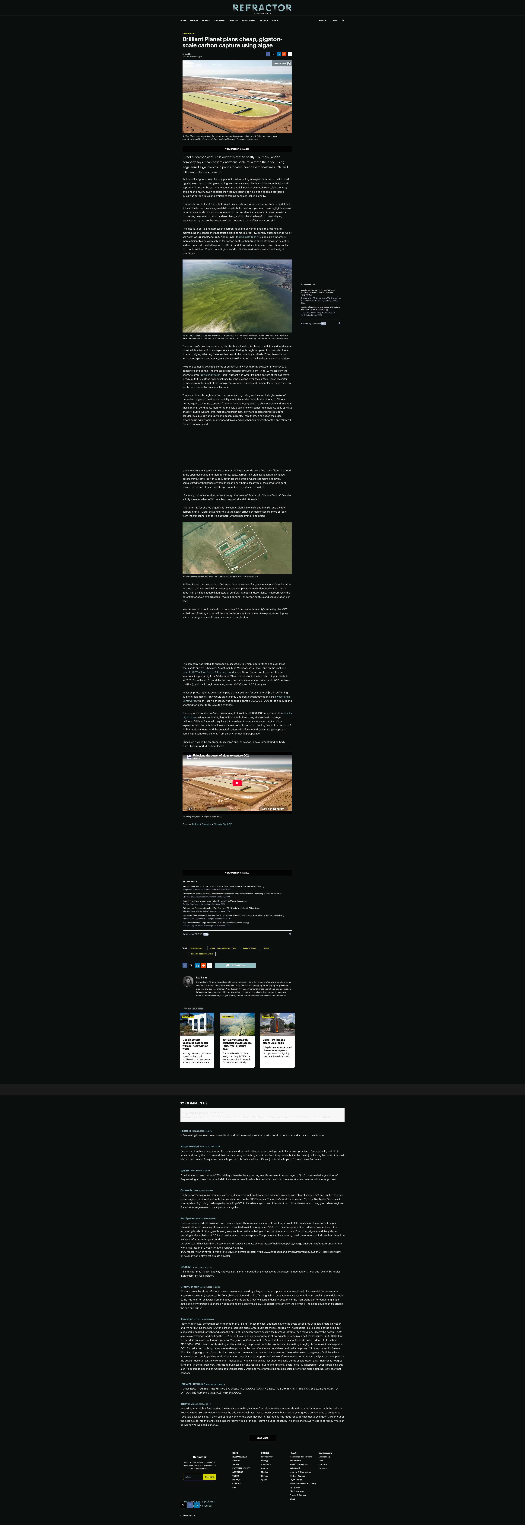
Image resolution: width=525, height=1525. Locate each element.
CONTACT (236, 1483)
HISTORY (234, 20)
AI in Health (295, 1468)
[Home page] (262, 8)
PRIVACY (236, 1480)
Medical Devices (297, 1476)
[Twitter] (273, 54)
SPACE (275, 20)
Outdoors (323, 1464)
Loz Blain (201, 977)
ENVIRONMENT (249, 20)
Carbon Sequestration (202, 954)
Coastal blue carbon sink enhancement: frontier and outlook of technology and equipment (318, 292)
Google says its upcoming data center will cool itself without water (195, 1044)
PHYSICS (264, 20)
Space (264, 1480)
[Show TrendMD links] (290, 934)
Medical (264, 1472)
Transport (323, 1468)
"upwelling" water (209, 374)
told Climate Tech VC (248, 236)
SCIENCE (265, 1453)
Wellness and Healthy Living (303, 1483)
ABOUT (235, 1464)
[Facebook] (268, 54)
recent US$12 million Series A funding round (208, 672)
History (264, 1468)
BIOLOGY (206, 20)
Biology (264, 1460)
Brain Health (295, 1460)
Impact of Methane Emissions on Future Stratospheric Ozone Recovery (214, 901)
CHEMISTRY (220, 20)
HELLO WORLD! (239, 1457)
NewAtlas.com (325, 1453)
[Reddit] (284, 54)
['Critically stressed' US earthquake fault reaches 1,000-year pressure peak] (237, 1024)
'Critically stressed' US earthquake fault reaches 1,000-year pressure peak (237, 1044)
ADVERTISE (237, 1472)
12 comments (238, 965)
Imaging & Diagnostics (300, 1472)
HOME (183, 20)
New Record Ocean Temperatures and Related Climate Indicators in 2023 (215, 923)
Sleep (292, 1499)
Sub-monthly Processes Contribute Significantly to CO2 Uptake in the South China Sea (220, 908)
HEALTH (194, 20)
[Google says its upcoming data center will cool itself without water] (197, 1024)
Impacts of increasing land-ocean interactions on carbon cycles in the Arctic (320, 308)
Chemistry (266, 1464)
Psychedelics (296, 1480)
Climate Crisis (249, 948)
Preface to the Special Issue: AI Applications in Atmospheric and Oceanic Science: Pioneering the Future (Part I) (231, 894)
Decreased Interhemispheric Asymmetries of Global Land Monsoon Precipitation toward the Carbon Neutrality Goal (232, 915)
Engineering (324, 1457)
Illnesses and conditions (301, 1457)
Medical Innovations (299, 1464)
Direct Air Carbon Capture (223, 948)
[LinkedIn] (279, 54)
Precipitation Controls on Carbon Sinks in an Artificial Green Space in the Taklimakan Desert (222, 886)
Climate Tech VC (223, 824)
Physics (264, 1476)
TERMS (235, 1476)
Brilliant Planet (200, 824)
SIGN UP (322, 20)
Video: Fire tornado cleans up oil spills (274, 1041)
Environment (189, 34)
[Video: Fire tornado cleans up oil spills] (277, 1024)
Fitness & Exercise (298, 1495)
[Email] (290, 54)
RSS (234, 1487)
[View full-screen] (289, 63)
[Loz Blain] (188, 981)
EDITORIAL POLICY (241, 1468)
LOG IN (334, 20)
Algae (266, 948)
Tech (321, 1460)
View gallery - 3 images (237, 149)
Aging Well (295, 1487)
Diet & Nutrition (297, 1491)
